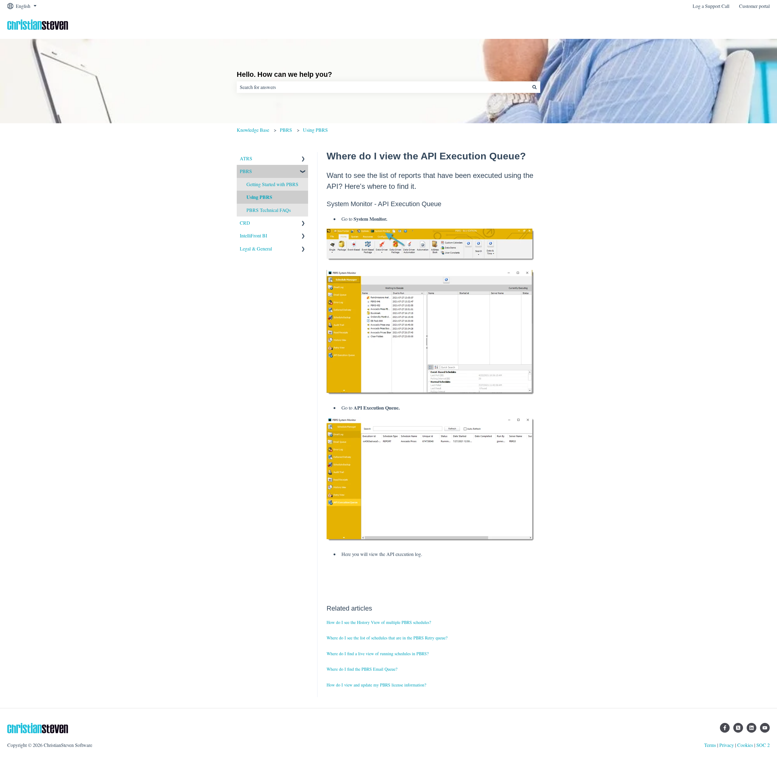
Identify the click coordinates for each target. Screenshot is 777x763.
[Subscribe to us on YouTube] (765, 728)
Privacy (726, 745)
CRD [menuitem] (245, 223)
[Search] (534, 87)
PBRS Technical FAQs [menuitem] (268, 210)
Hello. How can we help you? (284, 74)
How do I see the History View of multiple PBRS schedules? (379, 622)
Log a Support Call (711, 6)
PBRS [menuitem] (246, 171)
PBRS (286, 130)
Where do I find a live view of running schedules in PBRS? (378, 653)
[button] (303, 159)
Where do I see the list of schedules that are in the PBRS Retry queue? (387, 638)
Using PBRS (315, 130)
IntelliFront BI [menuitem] (253, 235)
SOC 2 (763, 745)
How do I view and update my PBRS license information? (376, 685)
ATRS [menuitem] (246, 158)
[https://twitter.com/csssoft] (738, 728)
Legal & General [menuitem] (256, 248)
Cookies (745, 745)
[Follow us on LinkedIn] (751, 728)
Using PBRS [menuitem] (259, 196)
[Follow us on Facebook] (725, 728)
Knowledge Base (253, 130)
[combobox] (383, 87)
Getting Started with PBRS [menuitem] (272, 184)
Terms (710, 745)
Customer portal (754, 6)
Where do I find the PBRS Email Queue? (362, 669)
